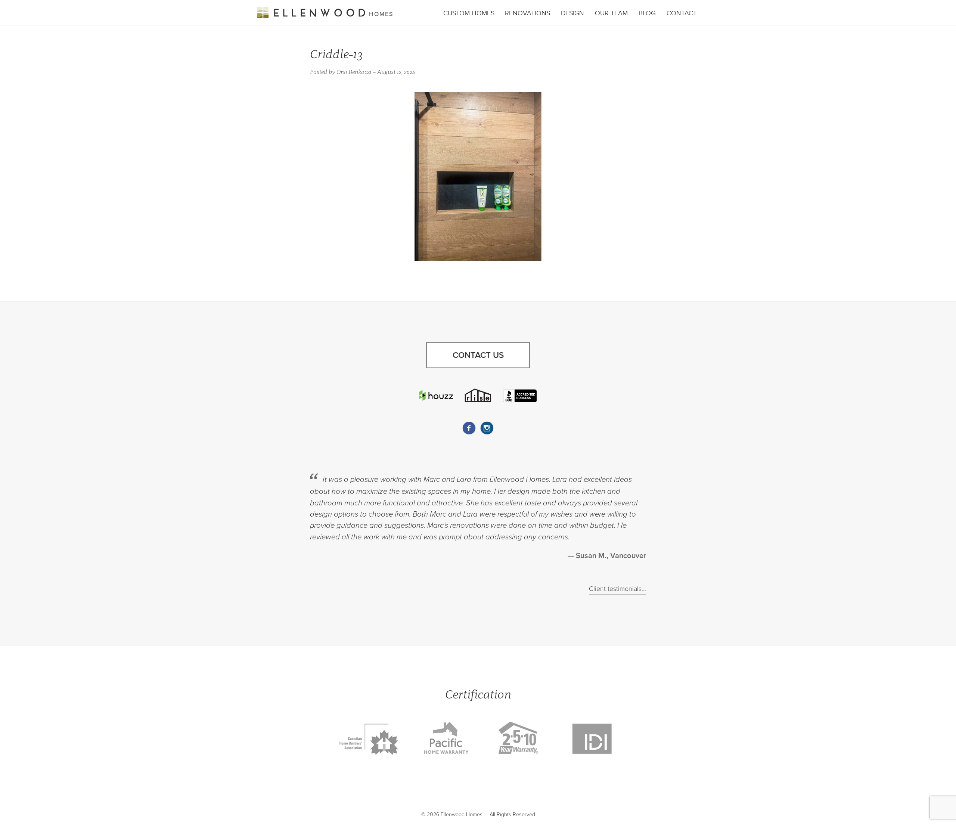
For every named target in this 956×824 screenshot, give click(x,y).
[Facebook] (469, 428)
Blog (647, 13)
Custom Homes (468, 13)
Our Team (611, 13)
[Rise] (478, 395)
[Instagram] (487, 428)
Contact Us (478, 355)
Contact (682, 13)
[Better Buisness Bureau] (520, 395)
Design (572, 13)
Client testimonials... (617, 589)
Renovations (527, 13)
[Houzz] (436, 395)
